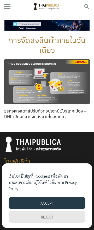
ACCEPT (47, 202)
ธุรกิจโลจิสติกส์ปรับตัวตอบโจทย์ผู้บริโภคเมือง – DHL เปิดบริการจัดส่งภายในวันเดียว (45, 113)
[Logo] (47, 6)
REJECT (47, 216)
